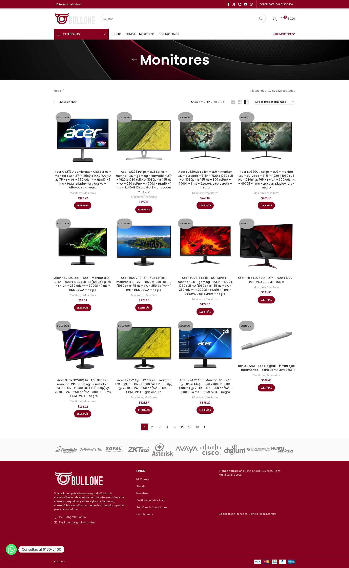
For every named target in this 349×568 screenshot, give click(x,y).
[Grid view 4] (246, 102)
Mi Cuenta (142, 479)
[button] (58, 449)
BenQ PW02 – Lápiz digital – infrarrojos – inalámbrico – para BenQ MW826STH (266, 368)
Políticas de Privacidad (150, 500)
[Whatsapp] (11, 549)
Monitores (76, 193)
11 (182, 427)
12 (189, 427)
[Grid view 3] (240, 102)
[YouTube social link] (245, 4)
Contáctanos (144, 514)
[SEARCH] (261, 18)
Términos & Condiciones (151, 507)
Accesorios (273, 375)
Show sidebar (68, 102)
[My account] (275, 19)
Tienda (140, 486)
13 (197, 427)
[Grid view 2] (233, 102)
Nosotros (142, 493)
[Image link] (79, 478)
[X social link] (234, 4)
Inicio (57, 90)
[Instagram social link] (239, 4)
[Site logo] (75, 18)
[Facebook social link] (228, 4)
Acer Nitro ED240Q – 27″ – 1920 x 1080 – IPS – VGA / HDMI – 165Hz (266, 280)
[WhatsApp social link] (251, 4)
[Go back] (134, 60)
